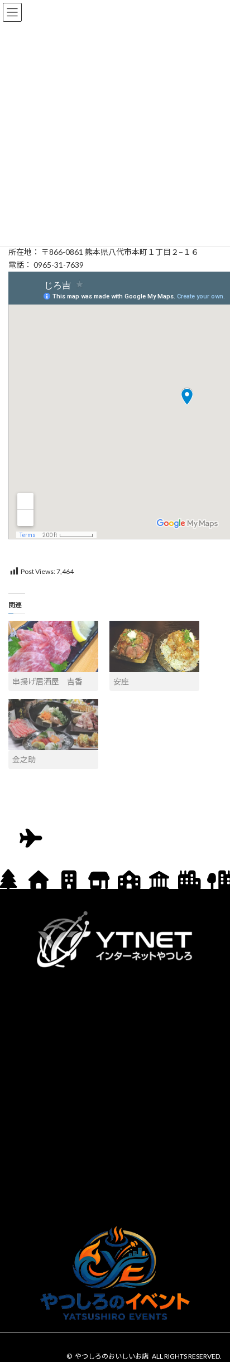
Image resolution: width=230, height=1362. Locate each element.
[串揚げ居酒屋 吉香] (53, 646)
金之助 (24, 759)
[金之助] (53, 724)
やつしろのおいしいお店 (111, 1356)
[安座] (154, 646)
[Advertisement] (115, 1094)
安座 (121, 681)
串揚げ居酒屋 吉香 (47, 681)
